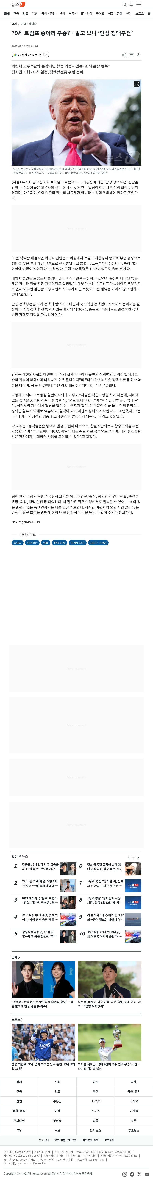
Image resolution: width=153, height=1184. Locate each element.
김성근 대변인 (98, 542)
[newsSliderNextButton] (138, 857)
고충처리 (109, 1140)
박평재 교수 (78, 542)
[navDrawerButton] (138, 4)
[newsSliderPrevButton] (128, 857)
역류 (45, 542)
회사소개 (44, 1140)
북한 (95, 1092)
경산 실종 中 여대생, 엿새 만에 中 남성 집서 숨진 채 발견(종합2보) (40, 919)
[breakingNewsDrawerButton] (131, 4)
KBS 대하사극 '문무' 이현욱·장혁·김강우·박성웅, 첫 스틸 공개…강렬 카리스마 (40, 902)
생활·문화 (19, 1111)
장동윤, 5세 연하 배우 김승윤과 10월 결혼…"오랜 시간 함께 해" (40, 869)
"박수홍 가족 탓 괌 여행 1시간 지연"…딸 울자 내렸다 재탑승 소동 (40, 885)
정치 (19, 1082)
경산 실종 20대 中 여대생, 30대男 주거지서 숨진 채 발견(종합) (104, 936)
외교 (57, 1092)
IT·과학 (95, 1101)
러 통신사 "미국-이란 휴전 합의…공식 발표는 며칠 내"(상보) (105, 919)
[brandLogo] (18, 4)
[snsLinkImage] (124, 1174)
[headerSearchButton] (125, 4)
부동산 (57, 1101)
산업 (19, 1101)
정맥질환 (32, 542)
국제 (14, 24)
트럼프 (17, 542)
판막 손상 (59, 542)
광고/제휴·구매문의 (65, 1140)
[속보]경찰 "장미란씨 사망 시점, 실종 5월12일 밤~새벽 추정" (104, 902)
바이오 (134, 1101)
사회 (57, 1082)
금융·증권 (133, 1092)
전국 (19, 1092)
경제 (95, 1082)
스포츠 (16, 1019)
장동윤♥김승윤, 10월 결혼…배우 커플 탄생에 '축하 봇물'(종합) (39, 936)
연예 (15, 957)
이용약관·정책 (90, 1140)
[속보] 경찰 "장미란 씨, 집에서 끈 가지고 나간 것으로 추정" (105, 885)
